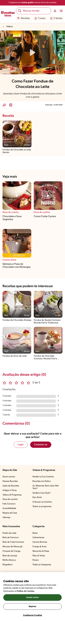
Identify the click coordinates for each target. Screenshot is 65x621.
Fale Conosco (9, 504)
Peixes (35, 560)
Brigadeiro (7, 564)
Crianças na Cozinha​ (42, 502)
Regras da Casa (10, 513)
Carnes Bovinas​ (39, 542)
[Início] (8, 14)
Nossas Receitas (10, 481)
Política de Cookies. (26, 591)
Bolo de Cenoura (11, 537)
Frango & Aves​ (39, 546)
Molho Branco (9, 560)
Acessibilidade (9, 508)
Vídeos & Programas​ (12, 495)
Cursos (41, 18)
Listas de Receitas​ (11, 486)
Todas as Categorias (41, 564)
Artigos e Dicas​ (10, 490)
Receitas (25, 18)
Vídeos (9, 26)
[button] (4, 105)
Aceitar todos (32, 597)
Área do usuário (10, 499)
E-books (58, 18)
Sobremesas (38, 537)
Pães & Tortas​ (38, 556)
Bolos (35, 533)
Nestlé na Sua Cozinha (43, 477)
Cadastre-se (40, 444)
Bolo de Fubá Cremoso (13, 542)
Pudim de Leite (9, 533)
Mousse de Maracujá (12, 546)
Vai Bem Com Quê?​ (41, 493)
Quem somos (9, 477)
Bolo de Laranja (10, 556)
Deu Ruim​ (37, 497)
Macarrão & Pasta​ (40, 551)
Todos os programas (41, 506)
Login (21, 444)
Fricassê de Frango (12, 551)
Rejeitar (32, 606)
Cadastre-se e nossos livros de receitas (32, 2)
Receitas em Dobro (41, 481)
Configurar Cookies (32, 615)
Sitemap (6, 517)
